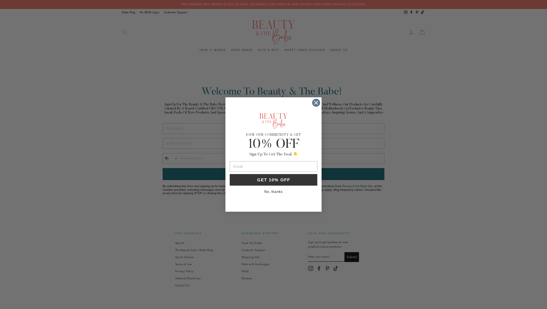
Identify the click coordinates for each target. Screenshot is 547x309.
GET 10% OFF (273, 179)
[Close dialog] (316, 102)
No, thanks (273, 192)
